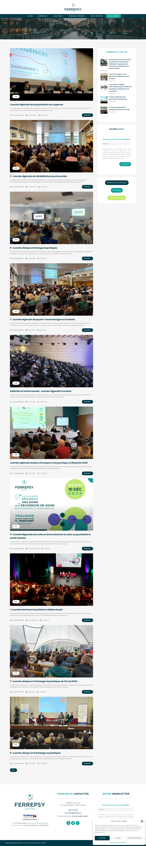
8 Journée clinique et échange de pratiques (33, 247)
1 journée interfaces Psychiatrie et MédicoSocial (36, 609)
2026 (15, 96)
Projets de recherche (117, 198)
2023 (15, 745)
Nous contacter (96, 16)
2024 (15, 526)
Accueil (30, 16)
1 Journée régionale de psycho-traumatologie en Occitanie (42, 319)
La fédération (42, 16)
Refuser (118, 838)
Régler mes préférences (135, 838)
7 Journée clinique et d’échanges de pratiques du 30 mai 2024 (43, 681)
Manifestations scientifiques (117, 183)
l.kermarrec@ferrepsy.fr (80, 816)
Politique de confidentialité (118, 842)
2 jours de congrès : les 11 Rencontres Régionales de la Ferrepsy (119, 76)
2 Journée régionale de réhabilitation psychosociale (38, 176)
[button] (142, 821)
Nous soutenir (113, 16)
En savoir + (87, 115)
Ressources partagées (76, 16)
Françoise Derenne (18, 115)
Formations (117, 190)
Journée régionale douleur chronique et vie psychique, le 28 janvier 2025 (49, 462)
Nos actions (58, 16)
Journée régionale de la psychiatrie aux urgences (36, 104)
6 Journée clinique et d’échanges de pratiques (35, 753)
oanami (43, 843)
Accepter (102, 838)
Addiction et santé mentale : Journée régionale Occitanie (40, 391)
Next (13, 770)
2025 (15, 240)
